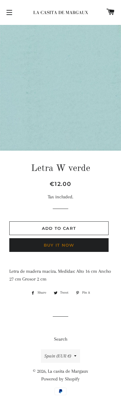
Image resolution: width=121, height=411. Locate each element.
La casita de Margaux (68, 371)
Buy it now (59, 245)
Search (60, 339)
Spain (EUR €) (57, 356)
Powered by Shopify (60, 379)
